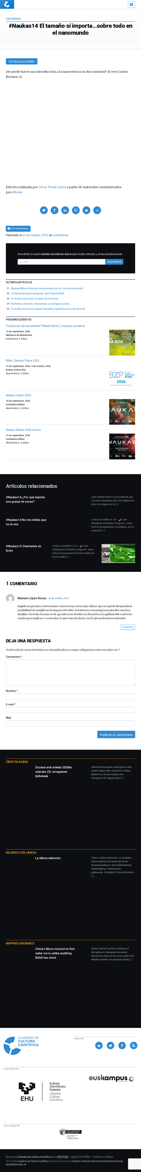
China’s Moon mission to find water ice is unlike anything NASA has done (55, 953)
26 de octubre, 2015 (59, 598)
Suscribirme (114, 261)
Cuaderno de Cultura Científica (32, 1161)
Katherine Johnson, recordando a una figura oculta (40, 303)
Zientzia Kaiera (17, 762)
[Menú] (131, 4)
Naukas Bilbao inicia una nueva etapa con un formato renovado (47, 288)
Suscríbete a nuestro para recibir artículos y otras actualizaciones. (70, 254)
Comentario (14, 656)
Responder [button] (127, 627)
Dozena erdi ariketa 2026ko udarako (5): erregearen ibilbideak (53, 772)
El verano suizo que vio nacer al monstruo (34, 298)
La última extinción (48, 858)
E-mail (10, 704)
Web (8, 717)
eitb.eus (16, 192)
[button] (44, 210)
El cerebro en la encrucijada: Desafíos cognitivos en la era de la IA (48, 308)
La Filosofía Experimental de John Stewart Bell (37, 293)
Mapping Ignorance (20, 943)
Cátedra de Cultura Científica (34, 1156)
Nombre (11, 690)
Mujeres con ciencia (21, 852)
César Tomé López (52, 187)
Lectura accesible (22, 61)
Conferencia (13, 19)
